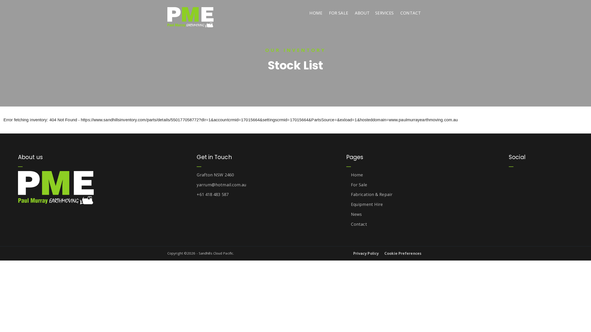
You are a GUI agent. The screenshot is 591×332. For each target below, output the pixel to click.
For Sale (338, 13)
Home (315, 13)
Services (384, 13)
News (356, 214)
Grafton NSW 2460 (215, 175)
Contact (410, 13)
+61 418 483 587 (213, 194)
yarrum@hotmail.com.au (221, 184)
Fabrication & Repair (371, 194)
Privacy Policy (366, 253)
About (362, 13)
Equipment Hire (367, 204)
